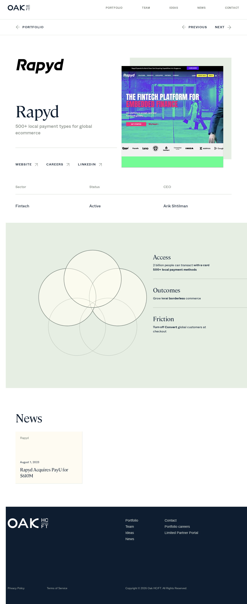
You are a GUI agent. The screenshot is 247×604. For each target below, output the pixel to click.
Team (146, 7)
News (201, 7)
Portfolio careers (177, 527)
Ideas (173, 7)
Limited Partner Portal (181, 533)
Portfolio (114, 7)
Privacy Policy (16, 588)
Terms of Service (57, 588)
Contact (232, 7)
